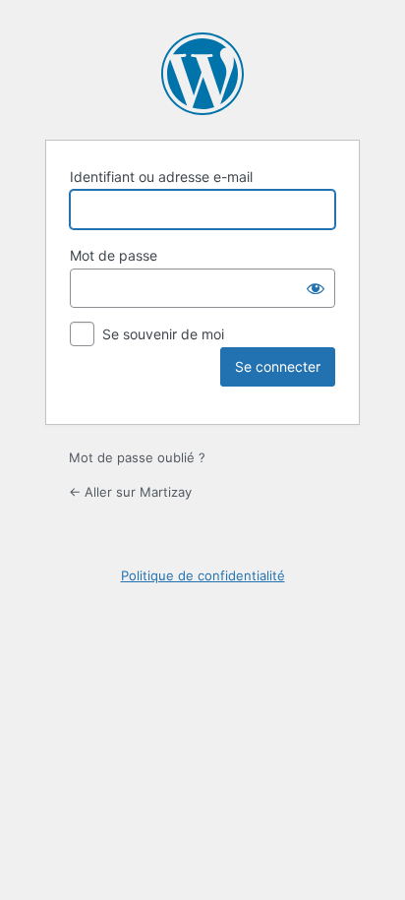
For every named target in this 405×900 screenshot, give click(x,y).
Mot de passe (113, 255)
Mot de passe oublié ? (137, 457)
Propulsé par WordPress (202, 73)
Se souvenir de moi (163, 334)
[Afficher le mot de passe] (315, 288)
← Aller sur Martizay (130, 492)
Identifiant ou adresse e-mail (161, 176)
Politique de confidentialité (203, 575)
